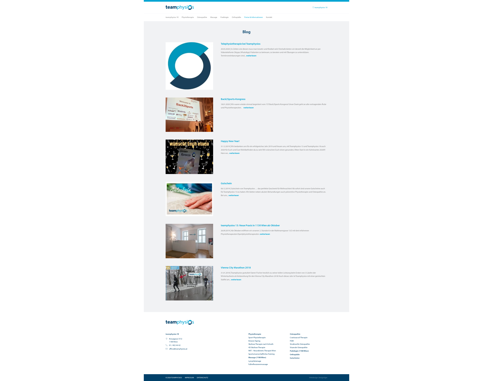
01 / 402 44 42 (175, 345)
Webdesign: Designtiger (318, 377)
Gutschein (226, 183)
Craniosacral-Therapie (298, 337)
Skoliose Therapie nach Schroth (260, 344)
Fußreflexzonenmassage (258, 364)
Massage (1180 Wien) (257, 357)
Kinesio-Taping (254, 341)
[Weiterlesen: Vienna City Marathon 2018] (189, 283)
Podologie (224, 17)
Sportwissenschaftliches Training (261, 354)
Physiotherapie (188, 17)
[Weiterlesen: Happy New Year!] (189, 157)
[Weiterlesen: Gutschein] (189, 199)
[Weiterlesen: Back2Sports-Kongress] (189, 115)
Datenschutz (202, 377)
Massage (213, 17)
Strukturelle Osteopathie (300, 344)
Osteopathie (202, 17)
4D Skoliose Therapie (256, 347)
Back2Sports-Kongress (233, 99)
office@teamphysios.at (178, 349)
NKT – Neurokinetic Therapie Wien (262, 350)
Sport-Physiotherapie (257, 337)
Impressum (189, 377)
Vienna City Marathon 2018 (236, 267)
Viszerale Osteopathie (298, 347)
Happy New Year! (230, 141)
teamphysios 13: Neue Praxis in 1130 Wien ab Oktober (250, 225)
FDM (292, 341)
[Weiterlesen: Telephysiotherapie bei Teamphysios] (189, 66)
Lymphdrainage (254, 361)
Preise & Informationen (253, 17)
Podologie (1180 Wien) (299, 351)
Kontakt (269, 17)
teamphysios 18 (320, 7)
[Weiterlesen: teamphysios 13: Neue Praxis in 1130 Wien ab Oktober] (189, 241)
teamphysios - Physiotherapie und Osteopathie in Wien (180, 322)
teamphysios (180, 7)
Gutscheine (295, 358)
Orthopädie (236, 17)
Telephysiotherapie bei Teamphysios (240, 43)
